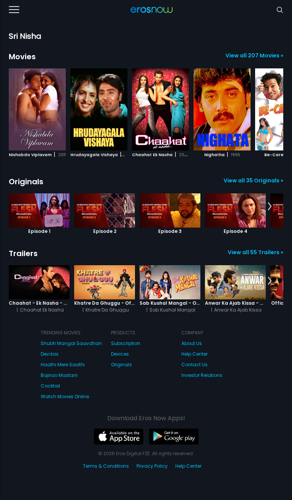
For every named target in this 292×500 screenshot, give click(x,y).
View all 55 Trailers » (255, 252)
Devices (120, 354)
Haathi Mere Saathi (63, 364)
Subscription (125, 343)
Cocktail (50, 386)
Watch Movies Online (65, 396)
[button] (270, 108)
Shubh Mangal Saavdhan (71, 343)
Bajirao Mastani (59, 375)
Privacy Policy (152, 466)
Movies (22, 56)
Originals (26, 181)
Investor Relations (201, 375)
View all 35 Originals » (253, 180)
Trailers (23, 253)
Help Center (194, 354)
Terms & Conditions (106, 466)
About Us (191, 343)
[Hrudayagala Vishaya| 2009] (98, 109)
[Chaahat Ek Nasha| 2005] (160, 109)
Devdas (50, 354)
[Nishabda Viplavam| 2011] (37, 109)
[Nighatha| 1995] (222, 109)
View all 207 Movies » (254, 55)
